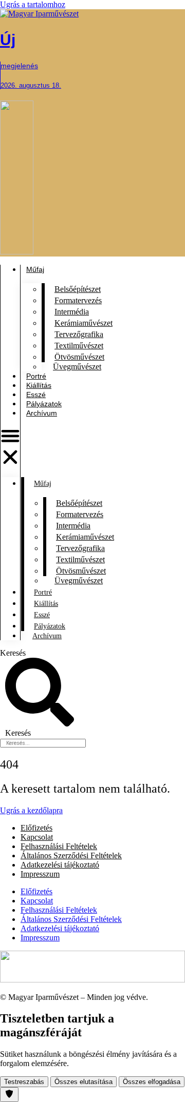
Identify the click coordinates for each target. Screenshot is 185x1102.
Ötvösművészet (79, 356)
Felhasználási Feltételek (59, 846)
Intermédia (71, 311)
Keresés (13, 652)
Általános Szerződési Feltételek (71, 855)
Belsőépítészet (77, 289)
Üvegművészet (77, 366)
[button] (10, 447)
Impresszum (40, 874)
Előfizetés (36, 827)
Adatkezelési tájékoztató (60, 864)
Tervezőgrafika (78, 334)
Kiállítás (38, 385)
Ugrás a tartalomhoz (32, 4)
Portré (36, 376)
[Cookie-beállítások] (9, 1094)
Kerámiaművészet (83, 323)
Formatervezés (78, 300)
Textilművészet (78, 345)
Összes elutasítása (83, 1082)
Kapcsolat (37, 837)
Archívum (41, 413)
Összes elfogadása (151, 1082)
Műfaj (42, 483)
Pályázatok (44, 404)
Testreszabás (24, 1082)
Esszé (36, 394)
